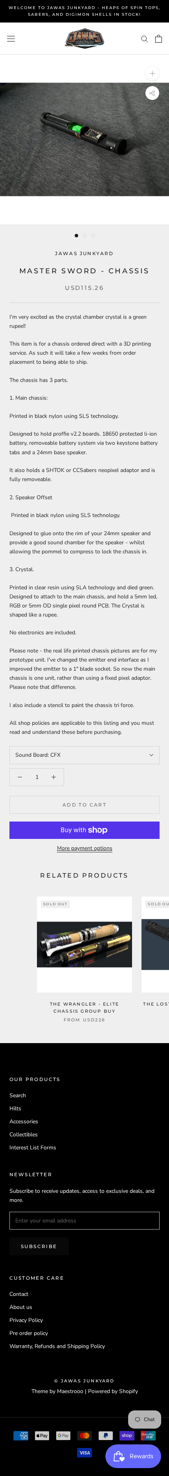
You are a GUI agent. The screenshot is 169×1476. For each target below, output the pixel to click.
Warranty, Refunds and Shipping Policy (57, 1346)
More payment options (84, 848)
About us (20, 1307)
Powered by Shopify (113, 1391)
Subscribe (39, 1246)
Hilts (15, 1108)
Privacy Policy (26, 1320)
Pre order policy (28, 1333)
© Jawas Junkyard (84, 1381)
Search (17, 1095)
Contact (18, 1294)
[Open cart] (158, 39)
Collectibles (23, 1134)
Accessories (23, 1121)
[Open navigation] (11, 38)
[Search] (144, 38)
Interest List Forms (32, 1147)
